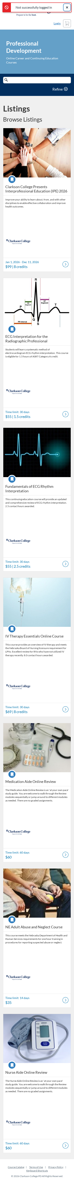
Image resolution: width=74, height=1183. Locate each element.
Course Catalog (16, 1167)
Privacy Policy (55, 1167)
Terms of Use (36, 1167)
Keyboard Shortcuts (37, 1170)
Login (57, 23)
